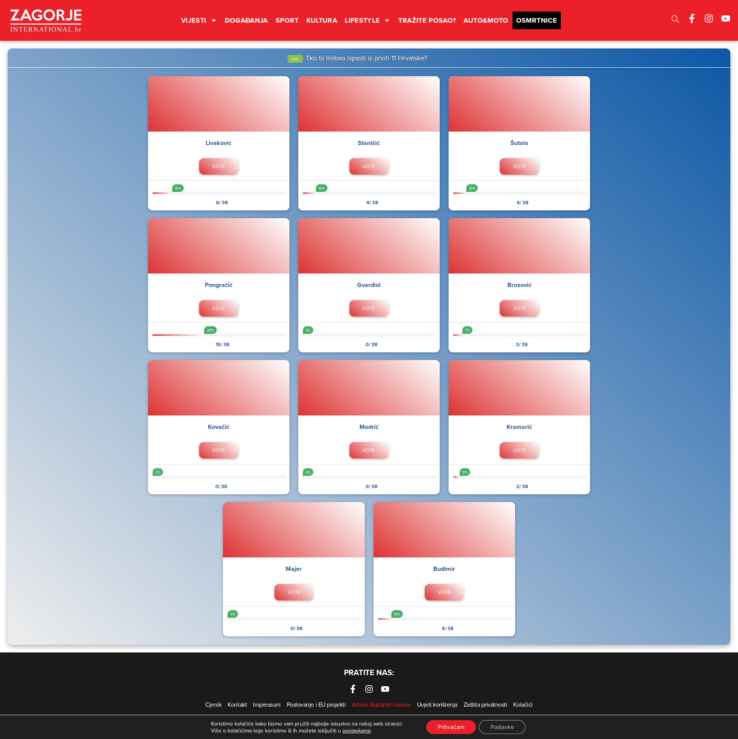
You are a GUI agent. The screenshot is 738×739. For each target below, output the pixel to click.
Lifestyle (362, 20)
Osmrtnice (536, 20)
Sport (287, 20)
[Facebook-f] (691, 18)
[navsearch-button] (675, 20)
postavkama (356, 730)
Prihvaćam (451, 727)
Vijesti (193, 20)
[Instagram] (708, 18)
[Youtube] (725, 18)
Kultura (321, 20)
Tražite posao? (427, 20)
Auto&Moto (486, 20)
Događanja (246, 20)
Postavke (502, 727)
